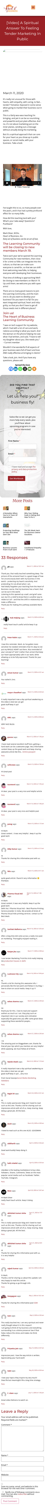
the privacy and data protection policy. (24, 469)
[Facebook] (11, 369)
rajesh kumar (12, 1268)
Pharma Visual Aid (15, 893)
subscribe (22, 1494)
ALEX (9, 1124)
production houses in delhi (15, 961)
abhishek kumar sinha (16, 1213)
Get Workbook (16, 478)
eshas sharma (13, 1001)
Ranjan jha (11, 951)
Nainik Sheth (12, 1062)
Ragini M (11, 1093)
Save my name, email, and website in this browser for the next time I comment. (19, 1487)
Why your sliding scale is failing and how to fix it (32, 515)
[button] (33, 7)
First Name (14, 441)
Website (5, 1475)
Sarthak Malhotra (14, 929)
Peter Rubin (12, 637)
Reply (3, 608)
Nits (9, 871)
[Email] (29, 369)
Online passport (28, 752)
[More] (34, 369)
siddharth (11, 1143)
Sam (9, 1316)
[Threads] (25, 369)
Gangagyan (12, 1296)
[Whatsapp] (20, 369)
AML (9, 717)
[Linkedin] (15, 369)
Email (11, 454)
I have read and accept (24, 469)
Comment (6, 1425)
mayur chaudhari (14, 692)
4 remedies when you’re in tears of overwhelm (10, 515)
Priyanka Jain (12, 1348)
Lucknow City (13, 974)
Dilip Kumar (12, 849)
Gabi (9, 1371)
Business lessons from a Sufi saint (10, 549)
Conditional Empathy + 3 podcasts (32, 549)
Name (4, 1455)
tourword (11, 784)
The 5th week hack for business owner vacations (32, 532)
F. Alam (10, 1393)
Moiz (9, 1191)
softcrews (11, 765)
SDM (36, 1303)
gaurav (10, 737)
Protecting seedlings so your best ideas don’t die (11, 532)
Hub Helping (15, 618)
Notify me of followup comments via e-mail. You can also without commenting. (20, 1494)
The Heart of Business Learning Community (18, 318)
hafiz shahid (12, 1163)
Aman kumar (12, 673)
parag (9, 824)
